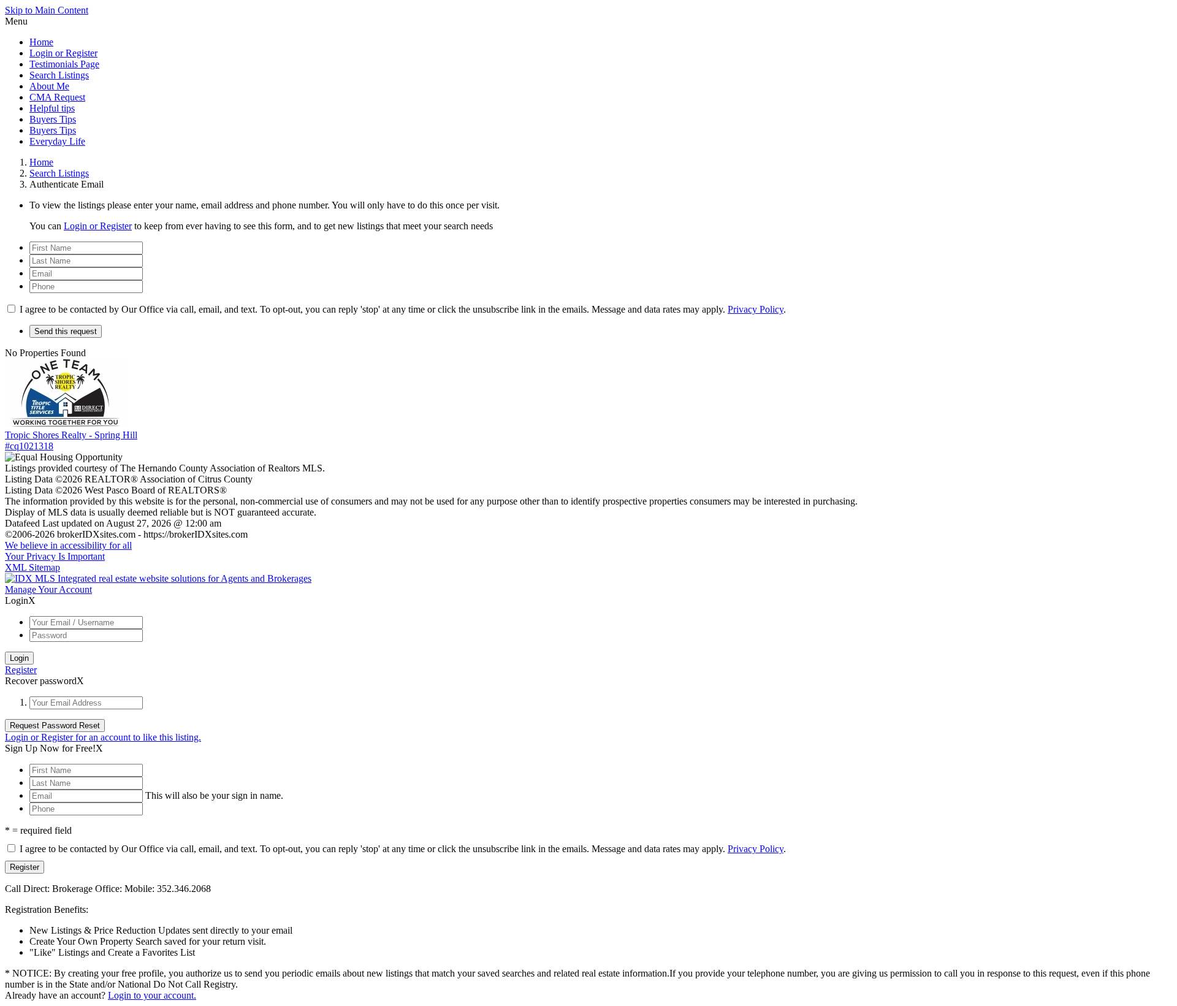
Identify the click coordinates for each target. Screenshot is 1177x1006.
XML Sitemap (32, 567)
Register (21, 670)
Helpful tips (52, 108)
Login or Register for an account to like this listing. (103, 737)
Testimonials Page (64, 64)
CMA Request (57, 97)
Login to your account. (152, 995)
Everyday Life (57, 141)
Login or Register (63, 53)
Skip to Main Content (46, 10)
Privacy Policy (755, 309)
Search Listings (59, 75)
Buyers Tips (52, 119)
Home (41, 42)
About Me (49, 86)
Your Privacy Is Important (55, 556)
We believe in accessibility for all (68, 545)
